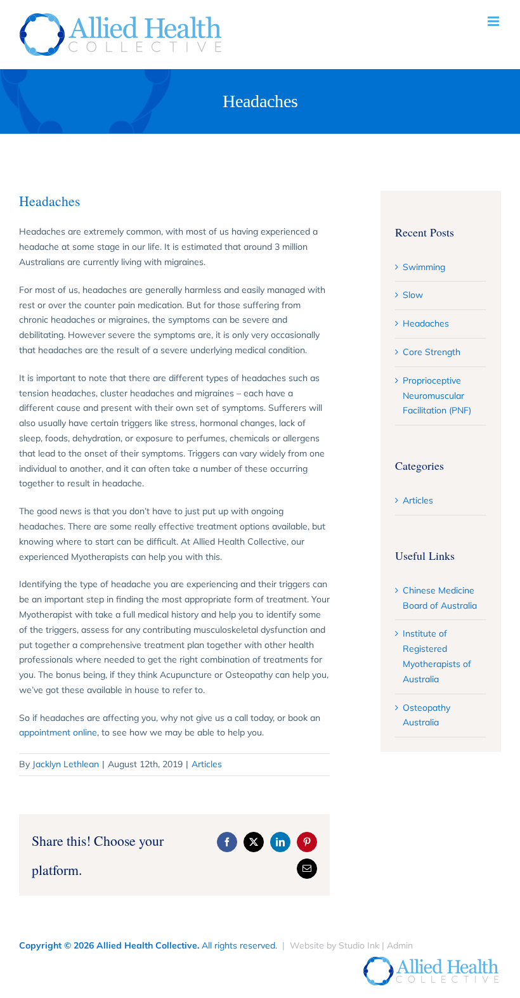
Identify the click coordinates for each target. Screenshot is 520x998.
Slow (413, 295)
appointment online (58, 732)
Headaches (426, 323)
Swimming (424, 267)
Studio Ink (359, 945)
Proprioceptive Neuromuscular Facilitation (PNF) (437, 396)
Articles (207, 764)
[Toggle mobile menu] (494, 21)
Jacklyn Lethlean (65, 764)
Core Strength (431, 352)
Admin (400, 945)
